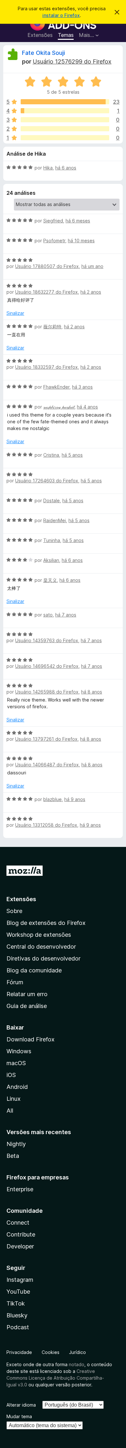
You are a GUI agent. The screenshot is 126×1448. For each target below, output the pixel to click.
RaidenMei (54, 520)
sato (48, 614)
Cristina (51, 455)
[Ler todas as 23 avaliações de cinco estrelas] (65, 101)
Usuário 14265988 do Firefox (47, 691)
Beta (12, 1155)
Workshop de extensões (38, 934)
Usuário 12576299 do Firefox (72, 61)
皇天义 (50, 580)
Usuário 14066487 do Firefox (47, 764)
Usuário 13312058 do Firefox (46, 825)
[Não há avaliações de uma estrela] (65, 137)
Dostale (51, 500)
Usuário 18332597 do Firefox (46, 367)
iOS (11, 1075)
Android (17, 1086)
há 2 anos (90, 292)
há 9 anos (74, 799)
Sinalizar (15, 313)
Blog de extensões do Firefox (46, 922)
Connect (17, 1222)
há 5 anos (72, 455)
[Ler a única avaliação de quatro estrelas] (65, 110)
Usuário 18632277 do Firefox (46, 292)
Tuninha (51, 540)
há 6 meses (78, 220)
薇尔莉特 (52, 326)
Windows (18, 1051)
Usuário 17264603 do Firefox (46, 480)
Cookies (50, 1352)
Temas (66, 35)
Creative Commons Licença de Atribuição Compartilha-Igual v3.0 (55, 1377)
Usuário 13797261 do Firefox (46, 739)
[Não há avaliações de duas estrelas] (65, 128)
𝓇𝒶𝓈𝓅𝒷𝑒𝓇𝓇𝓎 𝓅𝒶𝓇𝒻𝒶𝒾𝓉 (58, 406)
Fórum (14, 982)
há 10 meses (81, 240)
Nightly (16, 1144)
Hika (48, 167)
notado (76, 1364)
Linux (13, 1098)
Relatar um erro (26, 994)
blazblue (52, 799)
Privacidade (19, 1352)
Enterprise (19, 1189)
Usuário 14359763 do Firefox (46, 640)
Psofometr (54, 240)
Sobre (14, 911)
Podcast (17, 1327)
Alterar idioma (21, 1405)
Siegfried (53, 220)
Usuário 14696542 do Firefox (47, 666)
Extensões (40, 35)
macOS (16, 1063)
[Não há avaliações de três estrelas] (65, 119)
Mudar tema (19, 1416)
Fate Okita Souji (43, 52)
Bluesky (16, 1315)
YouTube (18, 1291)
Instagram (19, 1279)
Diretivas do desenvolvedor (43, 958)
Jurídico (77, 1352)
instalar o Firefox (61, 15)
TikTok (15, 1303)
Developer (20, 1246)
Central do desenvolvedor (41, 946)
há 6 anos (65, 167)
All (9, 1110)
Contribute (20, 1234)
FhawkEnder (56, 387)
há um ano (92, 266)
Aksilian (51, 560)
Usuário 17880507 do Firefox (47, 266)
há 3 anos (82, 387)
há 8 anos (91, 691)
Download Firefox (30, 1039)
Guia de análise (26, 1006)
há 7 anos (65, 614)
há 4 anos (87, 406)
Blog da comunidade (34, 970)
